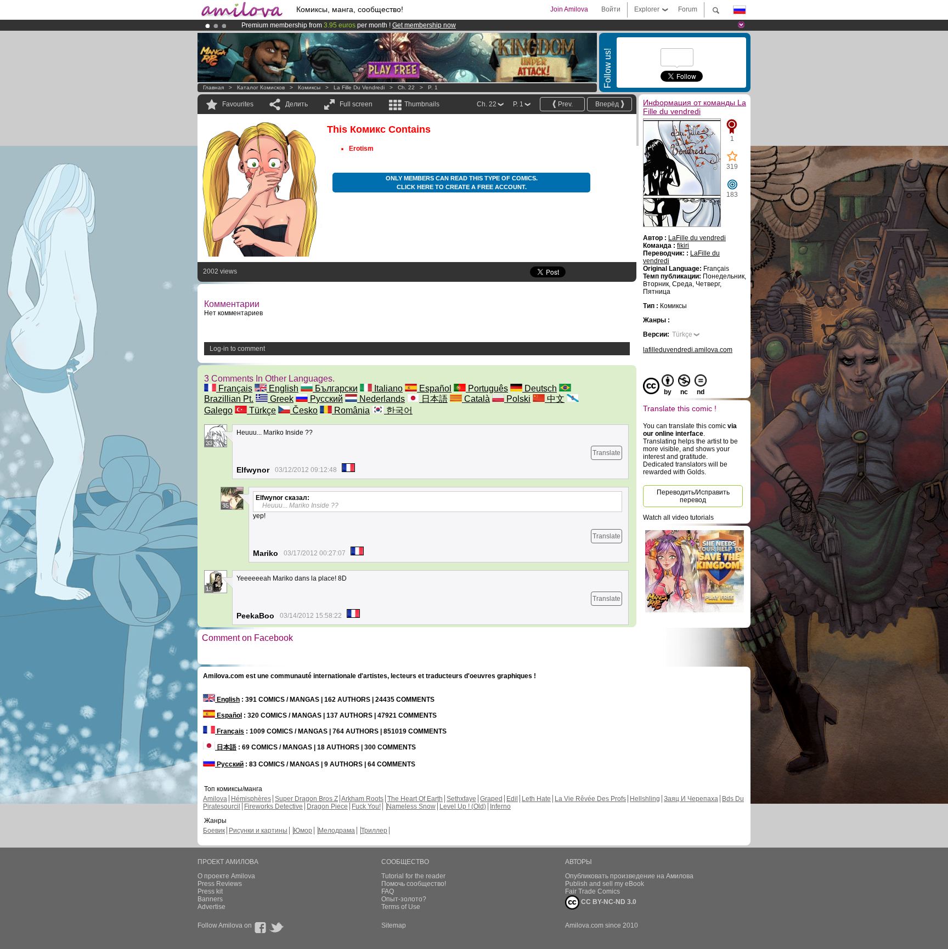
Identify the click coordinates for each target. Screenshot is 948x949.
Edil (512, 799)
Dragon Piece (327, 806)
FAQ (387, 891)
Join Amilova (569, 9)
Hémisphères (251, 799)
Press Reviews (220, 884)
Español (434, 388)
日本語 (433, 399)
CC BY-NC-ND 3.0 (607, 902)
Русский (325, 399)
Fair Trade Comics (592, 891)
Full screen (356, 104)
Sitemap (393, 925)
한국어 (398, 410)
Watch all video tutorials (678, 517)
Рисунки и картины (258, 830)
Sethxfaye (461, 799)
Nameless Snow (411, 806)
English (282, 388)
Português (487, 388)
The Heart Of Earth (415, 799)
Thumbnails (421, 104)
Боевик (214, 830)
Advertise (211, 907)
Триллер (374, 830)
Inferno (500, 806)
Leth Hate (536, 799)
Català (476, 399)
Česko (304, 410)
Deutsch (539, 388)
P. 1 (433, 87)
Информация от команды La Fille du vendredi (694, 107)
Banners (210, 899)
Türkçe (261, 410)
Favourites (237, 104)
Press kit (210, 891)
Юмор (303, 830)
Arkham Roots (362, 799)
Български (335, 388)
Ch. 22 (406, 87)
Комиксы (309, 87)
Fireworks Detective (273, 806)
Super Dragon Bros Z (306, 799)
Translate (606, 453)
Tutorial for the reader (413, 876)
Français (234, 388)
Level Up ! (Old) (462, 806)
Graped (491, 799)
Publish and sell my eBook (604, 884)
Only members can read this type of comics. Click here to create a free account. (462, 182)
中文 (555, 399)
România (351, 410)
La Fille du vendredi (359, 87)
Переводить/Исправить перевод (693, 496)
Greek (281, 399)
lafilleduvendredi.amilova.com (687, 350)
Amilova (215, 799)
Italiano (387, 388)
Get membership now (424, 25)
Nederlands (381, 399)
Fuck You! (366, 806)
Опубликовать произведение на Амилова (629, 876)
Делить (296, 104)
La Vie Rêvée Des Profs (590, 799)
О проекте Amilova (226, 876)
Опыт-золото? (403, 899)
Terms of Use (400, 907)
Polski (517, 399)
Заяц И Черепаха (691, 799)
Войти (610, 9)
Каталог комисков (261, 87)
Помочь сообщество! (413, 884)
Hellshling (645, 799)
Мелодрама (336, 830)
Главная (213, 87)
